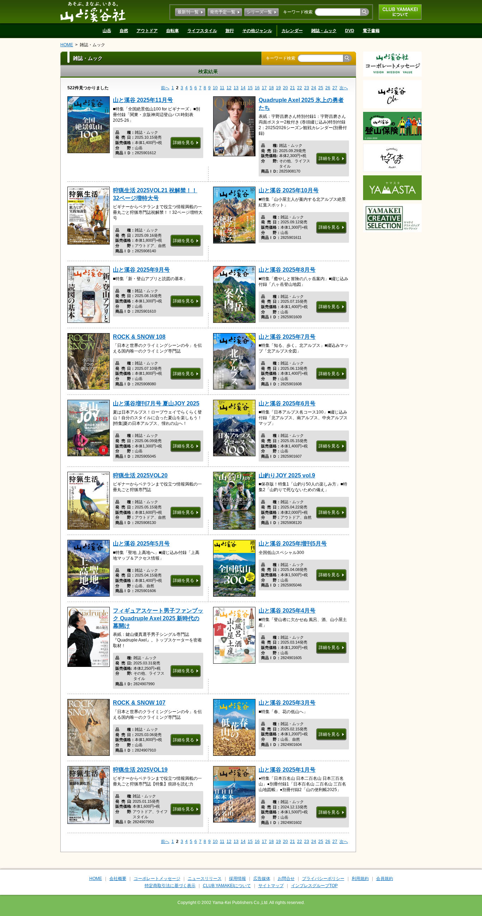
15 (250, 87)
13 (236, 87)
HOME (66, 44)
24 (313, 87)
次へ (343, 87)
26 (327, 87)
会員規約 (384, 878)
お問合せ (286, 878)
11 (222, 87)
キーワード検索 (298, 12)
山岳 (107, 30)
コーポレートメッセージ (157, 878)
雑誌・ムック (324, 30)
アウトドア (147, 30)
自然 (124, 30)
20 (285, 87)
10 (215, 87)
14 (243, 87)
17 (264, 87)
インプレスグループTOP (314, 885)
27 (334, 87)
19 (278, 87)
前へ (165, 87)
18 (271, 87)
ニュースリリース (205, 878)
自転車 (172, 30)
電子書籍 (371, 30)
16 (257, 87)
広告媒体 (261, 878)
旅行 (229, 30)
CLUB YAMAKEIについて (400, 12)
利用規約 (360, 878)
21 (292, 87)
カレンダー (292, 30)
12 (229, 87)
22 (299, 87)
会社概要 (117, 878)
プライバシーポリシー (323, 878)
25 (320, 87)
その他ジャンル (257, 30)
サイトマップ (271, 885)
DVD (349, 30)
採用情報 (237, 878)
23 (306, 87)
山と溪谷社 (93, 11)
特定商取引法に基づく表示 (170, 885)
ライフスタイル (202, 30)
